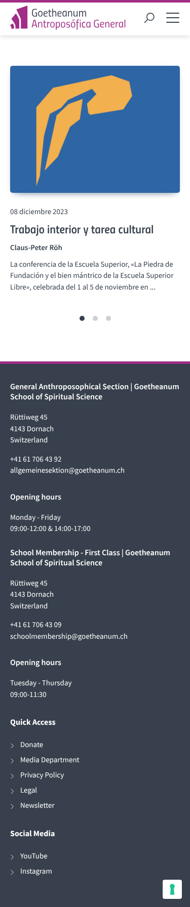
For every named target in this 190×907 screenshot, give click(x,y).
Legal (28, 790)
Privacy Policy (42, 775)
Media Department (50, 760)
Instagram (36, 871)
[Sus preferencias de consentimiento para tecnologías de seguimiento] (172, 889)
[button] (82, 318)
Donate (31, 745)
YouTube (34, 856)
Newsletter (37, 805)
